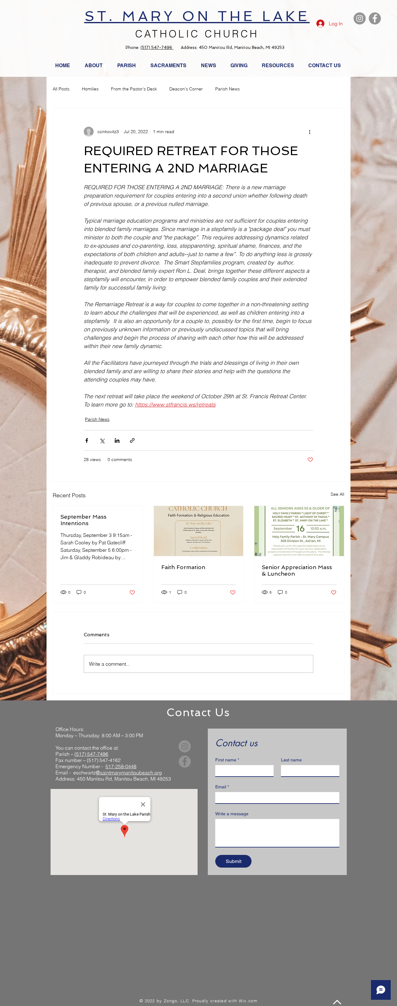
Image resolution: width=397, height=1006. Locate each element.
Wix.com (248, 1000)
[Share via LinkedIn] (117, 440)
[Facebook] (375, 18)
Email (222, 786)
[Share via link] (132, 440)
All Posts (61, 89)
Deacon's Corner (186, 89)
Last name (291, 759)
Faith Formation (183, 567)
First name (227, 759)
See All (337, 494)
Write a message (231, 813)
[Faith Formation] (198, 531)
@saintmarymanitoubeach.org (129, 772)
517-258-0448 (120, 766)
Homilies (90, 89)
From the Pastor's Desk (134, 89)
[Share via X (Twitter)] (102, 440)
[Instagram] (360, 18)
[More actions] (309, 131)
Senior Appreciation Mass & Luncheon (297, 570)
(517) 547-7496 (157, 47)
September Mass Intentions (83, 519)
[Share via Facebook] (87, 440)
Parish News (227, 89)
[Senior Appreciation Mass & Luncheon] (299, 531)
